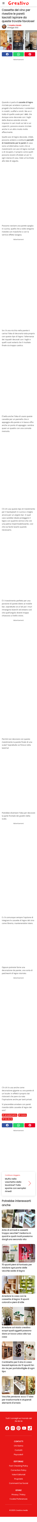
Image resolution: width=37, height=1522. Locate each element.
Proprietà (18, 1479)
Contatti (18, 1450)
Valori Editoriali (18, 1474)
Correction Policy (18, 1470)
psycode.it (18, 1454)
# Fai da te (7, 1119)
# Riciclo (22, 1115)
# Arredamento (9, 1115)
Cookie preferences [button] (18, 1499)
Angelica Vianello (15, 25)
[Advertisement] (18, 79)
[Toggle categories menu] (3, 3)
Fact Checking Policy (18, 1465)
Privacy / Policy (18, 1494)
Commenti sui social (18, 1483)
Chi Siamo (18, 1445)
